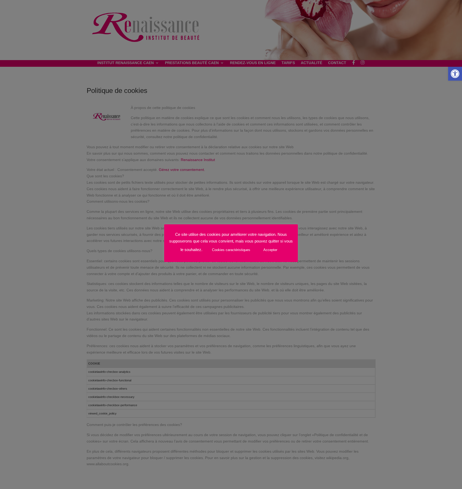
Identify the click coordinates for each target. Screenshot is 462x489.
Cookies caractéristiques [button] (231, 250)
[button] (455, 74)
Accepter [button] (270, 250)
